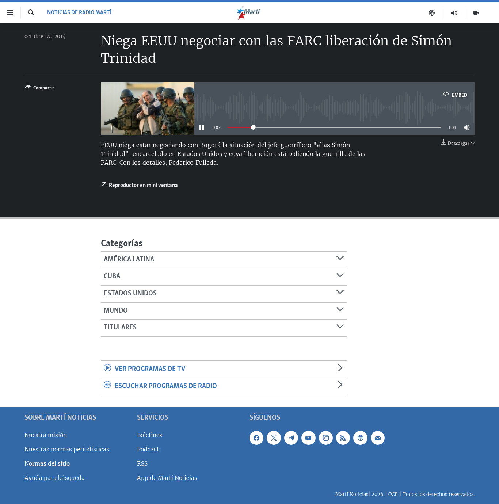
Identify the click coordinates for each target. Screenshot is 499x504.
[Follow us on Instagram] (326, 438)
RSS (142, 463)
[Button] (39, 89)
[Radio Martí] (454, 12)
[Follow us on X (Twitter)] (274, 438)
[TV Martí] (476, 12)
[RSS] (343, 438)
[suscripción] (378, 438)
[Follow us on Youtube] (308, 438)
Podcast (148, 449)
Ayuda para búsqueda (54, 477)
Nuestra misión (45, 435)
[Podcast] (432, 12)
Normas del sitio (47, 463)
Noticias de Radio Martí (79, 12)
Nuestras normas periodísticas (66, 449)
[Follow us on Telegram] (291, 438)
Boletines (149, 435)
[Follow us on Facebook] (256, 438)
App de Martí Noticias (167, 477)
